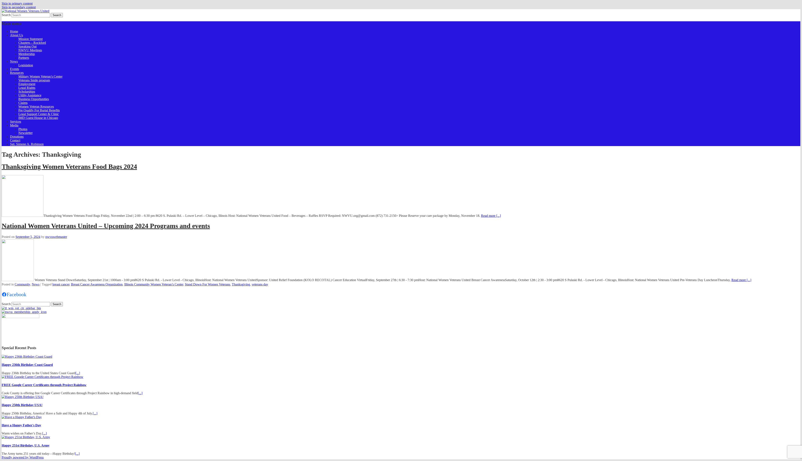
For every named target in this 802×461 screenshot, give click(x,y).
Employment (26, 84)
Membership (26, 54)
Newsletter (25, 133)
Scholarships (26, 91)
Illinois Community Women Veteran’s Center (153, 284)
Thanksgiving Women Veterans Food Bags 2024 (69, 166)
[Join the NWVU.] (24, 312)
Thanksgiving (241, 284)
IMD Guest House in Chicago (38, 118)
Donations (17, 136)
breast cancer (60, 284)
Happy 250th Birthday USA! (22, 405)
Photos (22, 129)
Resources (17, 73)
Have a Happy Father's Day (21, 425)
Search (6, 15)
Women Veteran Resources (36, 106)
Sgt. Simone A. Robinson (27, 144)
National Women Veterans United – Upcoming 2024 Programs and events (106, 226)
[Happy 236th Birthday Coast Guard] (27, 356)
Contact (15, 140)
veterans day (260, 284)
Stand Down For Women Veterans (207, 284)
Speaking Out (27, 46)
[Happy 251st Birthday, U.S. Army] (26, 437)
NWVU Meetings (30, 50)
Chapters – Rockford (32, 42)
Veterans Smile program (34, 80)
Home (14, 31)
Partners (23, 57)
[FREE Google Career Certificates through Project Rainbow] (42, 377)
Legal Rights (26, 88)
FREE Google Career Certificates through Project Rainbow (44, 385)
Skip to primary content (17, 3)
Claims (23, 103)
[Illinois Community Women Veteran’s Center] (21, 308)
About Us (16, 35)
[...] (77, 373)
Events (14, 69)
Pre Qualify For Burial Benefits (39, 110)
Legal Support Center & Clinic (38, 114)
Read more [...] (491, 215)
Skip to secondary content (19, 7)
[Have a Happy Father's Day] (22, 417)
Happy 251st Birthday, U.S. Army (25, 445)
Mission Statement (30, 39)
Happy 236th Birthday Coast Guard (27, 364)
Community (22, 284)
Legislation (25, 65)
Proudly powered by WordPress (23, 457)
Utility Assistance (29, 95)
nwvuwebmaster (56, 237)
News (14, 61)
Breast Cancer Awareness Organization (97, 284)
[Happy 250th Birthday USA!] (22, 397)
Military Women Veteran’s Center (40, 76)
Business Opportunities (33, 99)
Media (14, 125)
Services (15, 121)
